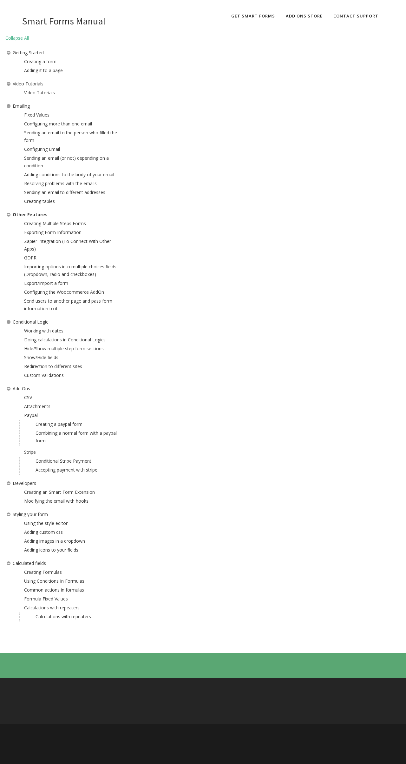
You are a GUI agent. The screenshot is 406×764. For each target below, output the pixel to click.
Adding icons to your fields (51, 550)
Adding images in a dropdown (54, 541)
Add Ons (21, 388)
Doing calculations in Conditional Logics (65, 340)
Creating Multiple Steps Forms (55, 223)
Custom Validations (44, 375)
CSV (28, 397)
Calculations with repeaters (52, 608)
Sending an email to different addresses (64, 192)
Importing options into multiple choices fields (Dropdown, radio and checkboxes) (70, 270)
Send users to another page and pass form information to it (68, 305)
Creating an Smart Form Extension (59, 492)
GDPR (30, 258)
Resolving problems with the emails (60, 183)
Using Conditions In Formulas (54, 581)
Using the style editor (46, 523)
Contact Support (355, 16)
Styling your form (30, 514)
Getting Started (28, 53)
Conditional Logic (30, 322)
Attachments (37, 406)
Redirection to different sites (53, 366)
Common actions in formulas (54, 590)
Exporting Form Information (53, 232)
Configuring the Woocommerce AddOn (64, 292)
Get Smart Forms (253, 16)
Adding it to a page (43, 70)
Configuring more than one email (58, 124)
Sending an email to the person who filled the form (70, 136)
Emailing (21, 106)
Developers (24, 483)
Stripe (30, 452)
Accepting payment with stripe (66, 470)
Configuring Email (42, 149)
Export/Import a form (46, 283)
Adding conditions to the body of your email (69, 174)
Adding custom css (43, 532)
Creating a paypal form (59, 424)
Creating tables (39, 201)
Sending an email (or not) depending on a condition (66, 162)
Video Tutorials (28, 84)
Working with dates (43, 331)
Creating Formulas (43, 572)
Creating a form (40, 61)
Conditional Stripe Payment (63, 461)
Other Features (30, 214)
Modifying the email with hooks (56, 501)
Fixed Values (36, 115)
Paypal (31, 415)
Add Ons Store (304, 16)
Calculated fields (29, 563)
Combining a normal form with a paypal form (76, 437)
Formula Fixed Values (46, 599)
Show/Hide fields (41, 357)
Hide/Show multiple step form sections (64, 348)
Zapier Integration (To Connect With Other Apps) (67, 245)
